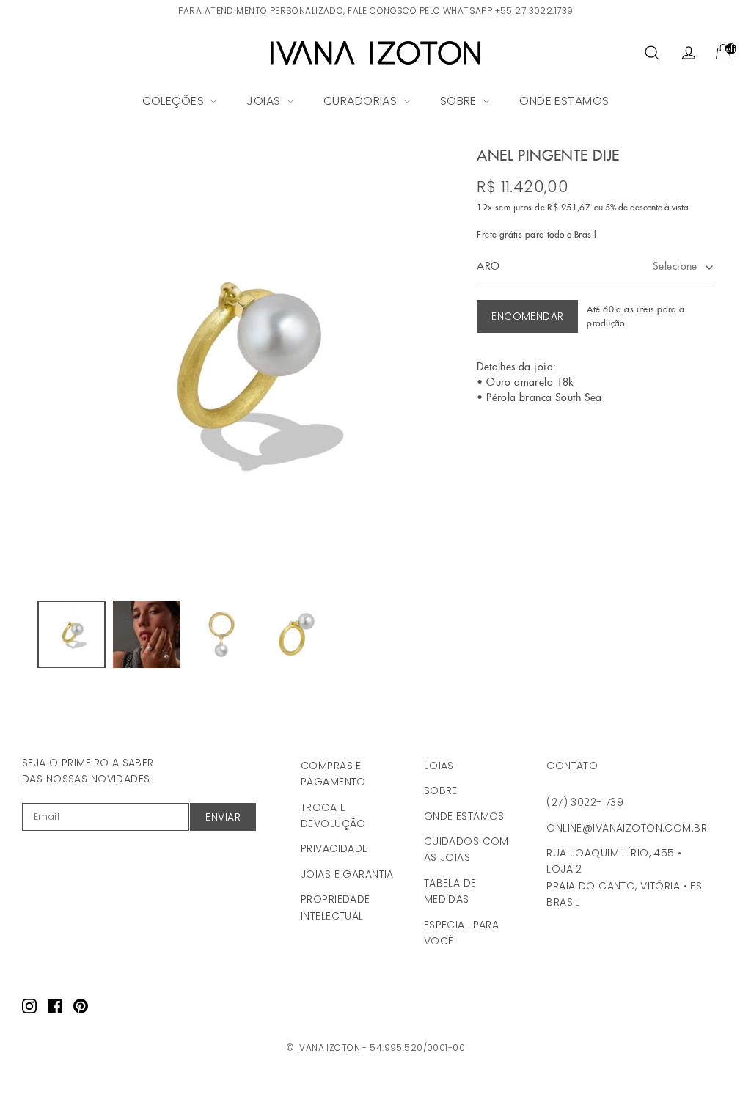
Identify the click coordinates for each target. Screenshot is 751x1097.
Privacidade (334, 848)
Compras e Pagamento (333, 773)
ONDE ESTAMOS (564, 100)
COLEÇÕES (175, 100)
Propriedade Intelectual (335, 907)
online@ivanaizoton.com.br (626, 828)
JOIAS (265, 100)
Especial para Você (461, 932)
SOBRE (460, 100)
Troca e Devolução (333, 815)
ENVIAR (223, 817)
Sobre (441, 790)
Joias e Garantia (347, 874)
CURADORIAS (361, 100)
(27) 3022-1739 (584, 802)
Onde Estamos (464, 816)
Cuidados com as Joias (466, 849)
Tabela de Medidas (450, 891)
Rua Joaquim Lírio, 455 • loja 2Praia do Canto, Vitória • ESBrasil (624, 877)
